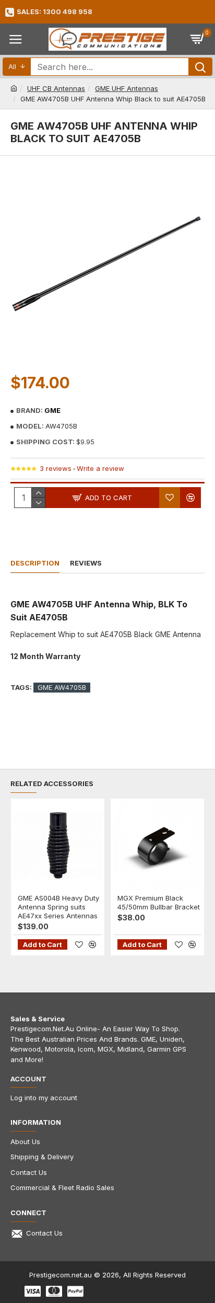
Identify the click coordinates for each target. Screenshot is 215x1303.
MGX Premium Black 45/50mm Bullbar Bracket (158, 902)
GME (52, 410)
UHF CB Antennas (56, 88)
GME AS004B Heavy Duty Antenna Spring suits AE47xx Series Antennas (58, 907)
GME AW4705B (62, 687)
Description (34, 563)
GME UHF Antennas (126, 88)
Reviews (86, 563)
